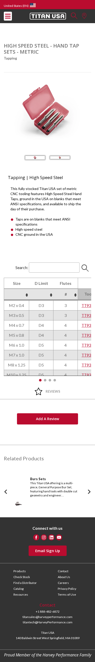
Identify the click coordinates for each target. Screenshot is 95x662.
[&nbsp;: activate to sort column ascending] (16, 294)
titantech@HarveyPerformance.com (47, 622)
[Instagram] (44, 537)
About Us (64, 577)
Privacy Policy (67, 589)
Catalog (18, 589)
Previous (5, 491)
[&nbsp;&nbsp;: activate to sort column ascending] (41, 294)
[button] (74, 17)
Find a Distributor (25, 583)
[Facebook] (36, 537)
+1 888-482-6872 (48, 611)
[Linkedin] (51, 537)
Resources (20, 594)
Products (19, 571)
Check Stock (21, 577)
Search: (21, 267)
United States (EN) (16, 6)
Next (89, 491)
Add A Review (47, 418)
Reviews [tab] (53, 391)
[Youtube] (59, 537)
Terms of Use (67, 594)
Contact (63, 571)
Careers (63, 583)
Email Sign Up (47, 550)
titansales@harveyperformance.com (47, 617)
